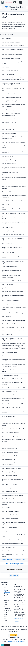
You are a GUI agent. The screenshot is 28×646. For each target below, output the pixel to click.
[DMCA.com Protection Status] (5, 645)
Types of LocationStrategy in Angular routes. (13, 436)
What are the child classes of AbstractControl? (13, 327)
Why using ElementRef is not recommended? (13, 543)
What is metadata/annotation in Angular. (12, 488)
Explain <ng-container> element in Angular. (13, 304)
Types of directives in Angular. (9, 163)
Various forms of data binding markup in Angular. (12, 370)
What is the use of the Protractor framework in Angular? (13, 522)
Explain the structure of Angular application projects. (13, 239)
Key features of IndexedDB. (8, 416)
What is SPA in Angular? (8, 499)
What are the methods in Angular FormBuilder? (13, 320)
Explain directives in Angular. (9, 110)
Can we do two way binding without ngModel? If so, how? (14, 535)
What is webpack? (6, 204)
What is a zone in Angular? (8, 183)
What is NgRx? (5, 531)
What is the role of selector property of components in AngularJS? (11, 114)
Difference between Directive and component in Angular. (13, 167)
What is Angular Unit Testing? (9, 547)
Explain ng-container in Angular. (10, 160)
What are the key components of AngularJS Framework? (12, 50)
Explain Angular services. (8, 252)
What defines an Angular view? (9, 355)
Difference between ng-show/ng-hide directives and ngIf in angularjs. (13, 105)
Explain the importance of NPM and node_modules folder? (11, 463)
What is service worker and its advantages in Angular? (13, 262)
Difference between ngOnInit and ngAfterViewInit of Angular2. (10, 173)
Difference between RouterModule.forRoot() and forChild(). (14, 440)
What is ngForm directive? (8, 324)
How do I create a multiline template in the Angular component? (12, 137)
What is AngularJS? (7, 38)
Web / (7, 7)
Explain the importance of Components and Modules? (12, 479)
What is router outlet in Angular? (10, 391)
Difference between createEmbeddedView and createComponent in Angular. (13, 365)
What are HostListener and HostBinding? (12, 540)
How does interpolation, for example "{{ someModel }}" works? (12, 84)
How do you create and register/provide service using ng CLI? (13, 217)
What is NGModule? (7, 334)
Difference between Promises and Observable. (13, 331)
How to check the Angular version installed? (13, 234)
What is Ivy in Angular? (7, 284)
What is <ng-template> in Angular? (11, 300)
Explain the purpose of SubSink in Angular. (12, 527)
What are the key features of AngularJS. (11, 42)
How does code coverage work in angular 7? (13, 551)
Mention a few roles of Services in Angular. (12, 378)
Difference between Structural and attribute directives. (13, 296)
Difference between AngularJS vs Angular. (12, 455)
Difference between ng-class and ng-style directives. (12, 271)
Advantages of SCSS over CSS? (9, 448)
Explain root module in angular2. (10, 126)
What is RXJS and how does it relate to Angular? (14, 142)
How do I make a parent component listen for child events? (13, 383)
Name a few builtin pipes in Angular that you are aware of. (14, 308)
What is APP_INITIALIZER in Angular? (11, 445)
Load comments (14, 575)
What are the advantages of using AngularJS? (13, 45)
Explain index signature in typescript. (11, 407)
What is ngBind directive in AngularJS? (11, 97)
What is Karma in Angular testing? (10, 518)
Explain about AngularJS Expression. (11, 58)
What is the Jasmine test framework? (11, 511)
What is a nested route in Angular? (10, 432)
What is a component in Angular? (10, 70)
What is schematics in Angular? (9, 475)
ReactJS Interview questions (14, 564)
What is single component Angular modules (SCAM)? (12, 555)
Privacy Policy (11, 641)
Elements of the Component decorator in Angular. (12, 247)
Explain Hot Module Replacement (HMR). (12, 200)
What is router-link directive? (9, 192)
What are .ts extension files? (8, 74)
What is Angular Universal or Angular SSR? (12, 403)
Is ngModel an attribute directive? (10, 375)
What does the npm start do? (9, 133)
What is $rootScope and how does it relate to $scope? (13, 89)
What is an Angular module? (9, 129)
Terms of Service (20, 641)
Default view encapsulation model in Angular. (13, 280)
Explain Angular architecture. (9, 118)
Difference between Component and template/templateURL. (11, 276)
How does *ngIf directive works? (10, 266)
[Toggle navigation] (25, 2)
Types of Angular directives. (8, 459)
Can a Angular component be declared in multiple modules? (12, 339)
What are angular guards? (8, 395)
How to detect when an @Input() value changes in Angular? (14, 503)
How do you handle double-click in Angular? (13, 429)
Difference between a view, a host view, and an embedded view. (13, 360)
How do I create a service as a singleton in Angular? (12, 256)
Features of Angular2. (7, 156)
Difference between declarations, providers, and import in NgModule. (13, 222)
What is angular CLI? (7, 243)
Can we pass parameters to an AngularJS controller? (12, 62)
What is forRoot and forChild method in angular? (14, 213)
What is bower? (5, 67)
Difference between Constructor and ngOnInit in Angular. (14, 178)
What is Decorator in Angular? (9, 484)
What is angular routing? (8, 231)
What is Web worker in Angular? (10, 420)
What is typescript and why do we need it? (12, 472)
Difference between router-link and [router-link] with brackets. (14, 196)
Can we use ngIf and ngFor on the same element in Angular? (14, 187)
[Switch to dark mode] (14, 2)
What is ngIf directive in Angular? (10, 101)
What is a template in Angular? (9, 491)
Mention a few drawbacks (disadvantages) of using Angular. (13, 399)
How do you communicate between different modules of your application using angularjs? (13, 78)
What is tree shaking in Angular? (10, 352)
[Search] (20, 2)
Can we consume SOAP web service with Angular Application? (14, 411)
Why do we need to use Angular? (10, 452)
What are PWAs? (6, 507)
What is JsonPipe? (6, 316)
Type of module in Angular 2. (9, 122)
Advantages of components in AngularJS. (12, 93)
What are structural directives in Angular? (12, 291)
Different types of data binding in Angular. (12, 495)
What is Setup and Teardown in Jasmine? (12, 515)
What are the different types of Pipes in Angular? (14, 313)
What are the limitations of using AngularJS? (13, 54)
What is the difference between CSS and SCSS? (13, 387)
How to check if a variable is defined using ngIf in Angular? (14, 146)
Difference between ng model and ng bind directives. (12, 208)
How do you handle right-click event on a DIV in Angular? (13, 424)
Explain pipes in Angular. (8, 227)
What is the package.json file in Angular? (12, 468)
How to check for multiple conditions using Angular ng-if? (12, 151)
